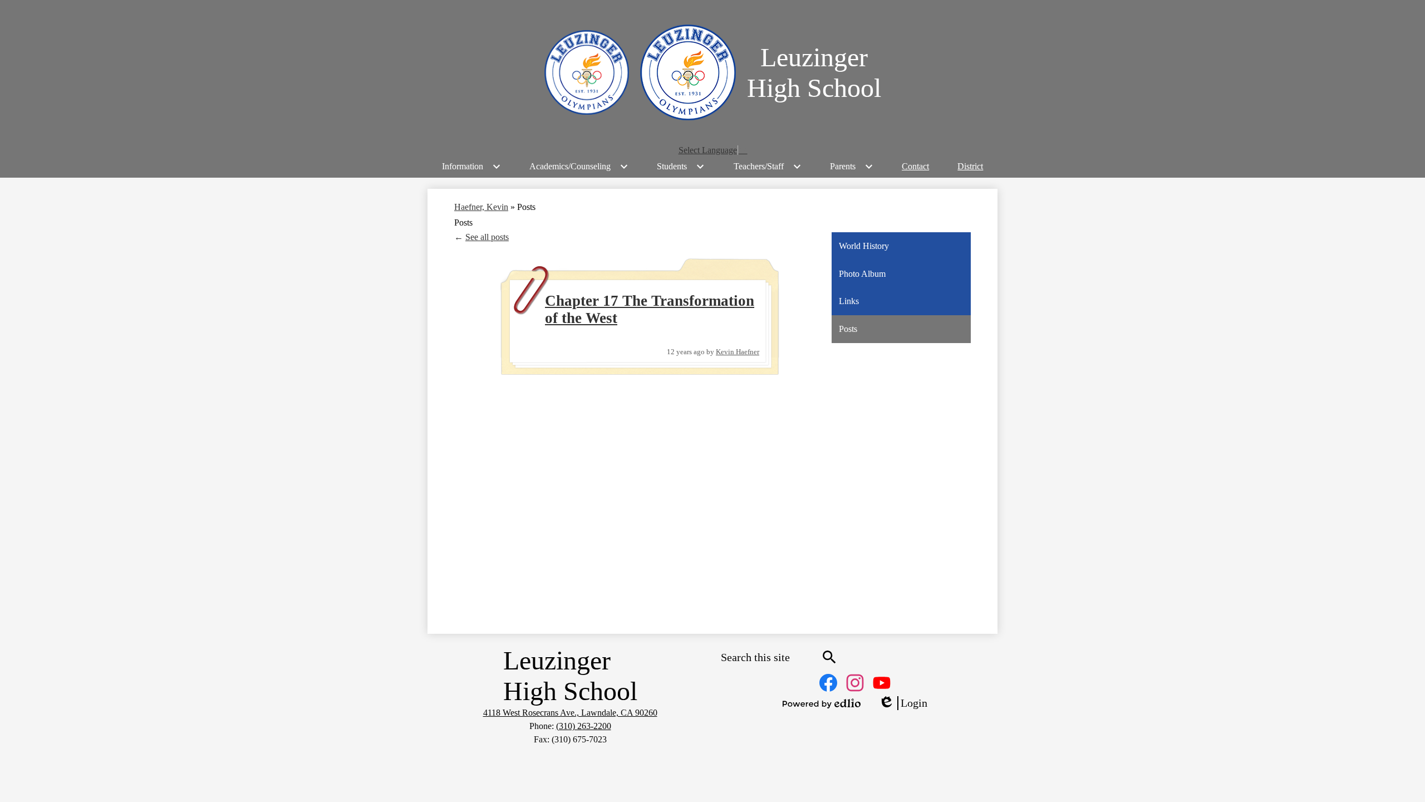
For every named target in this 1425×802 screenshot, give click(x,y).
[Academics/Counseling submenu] (579, 166)
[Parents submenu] (851, 166)
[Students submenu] (680, 166)
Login (902, 703)
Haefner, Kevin (481, 207)
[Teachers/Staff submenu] (767, 166)
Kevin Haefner (737, 352)
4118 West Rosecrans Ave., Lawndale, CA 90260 (570, 712)
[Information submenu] (471, 166)
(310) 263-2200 (583, 726)
